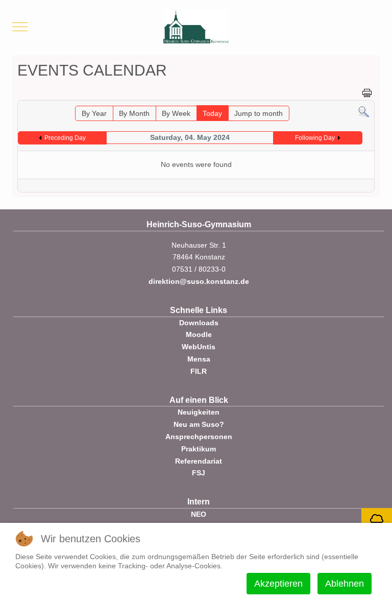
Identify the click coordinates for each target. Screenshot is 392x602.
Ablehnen (344, 584)
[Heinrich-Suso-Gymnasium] (195, 26)
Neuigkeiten (198, 412)
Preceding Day (65, 137)
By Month (134, 113)
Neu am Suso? (199, 424)
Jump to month (258, 113)
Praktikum (198, 449)
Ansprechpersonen (198, 436)
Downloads (198, 323)
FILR (198, 371)
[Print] (367, 92)
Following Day (315, 137)
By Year (94, 113)
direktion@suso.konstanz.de (199, 281)
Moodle (199, 334)
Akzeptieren (278, 584)
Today (212, 113)
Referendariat (198, 461)
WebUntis (198, 347)
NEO (198, 514)
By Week (176, 113)
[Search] (363, 111)
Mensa (198, 359)
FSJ (198, 473)
